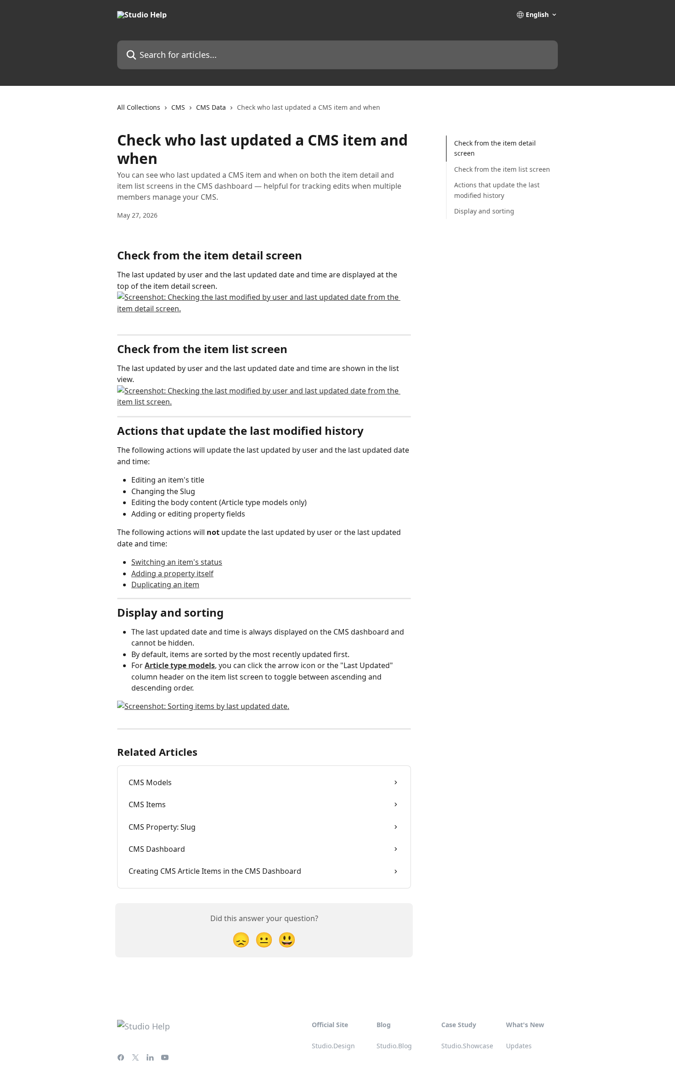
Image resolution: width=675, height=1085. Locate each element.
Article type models (180, 665)
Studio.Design (333, 1045)
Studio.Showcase (467, 1045)
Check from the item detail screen (495, 148)
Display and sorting (484, 211)
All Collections (138, 107)
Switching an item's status (176, 562)
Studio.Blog (394, 1045)
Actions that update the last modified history (497, 189)
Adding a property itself (172, 573)
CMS (178, 107)
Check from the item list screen (502, 169)
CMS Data (211, 107)
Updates (519, 1045)
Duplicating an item (165, 584)
